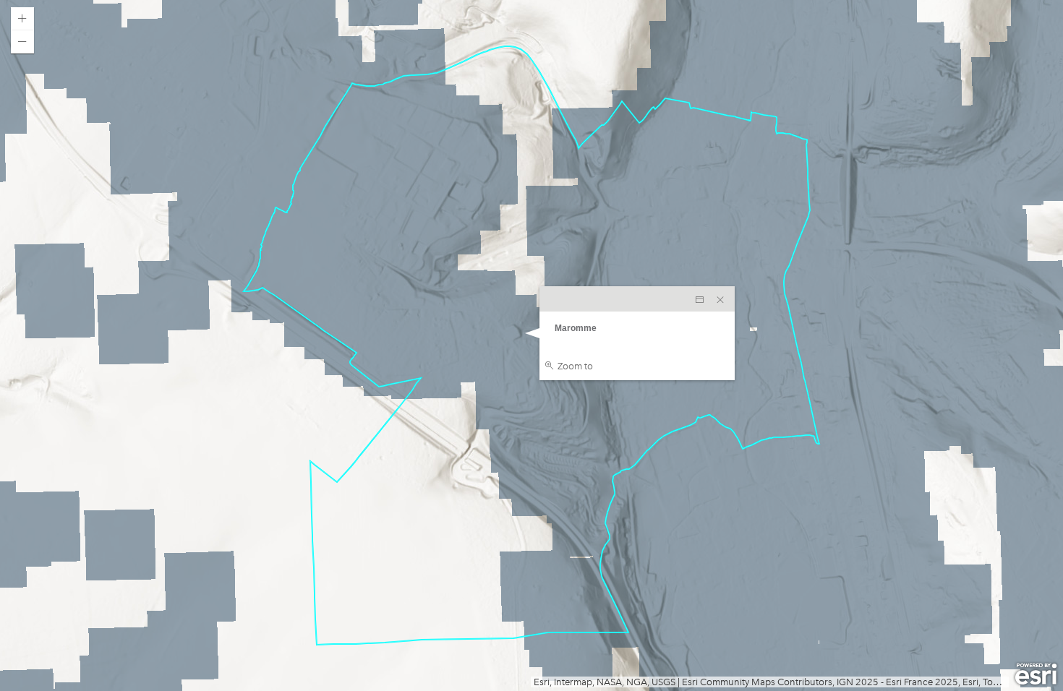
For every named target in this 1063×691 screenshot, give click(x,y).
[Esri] (1035, 674)
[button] (22, 18)
